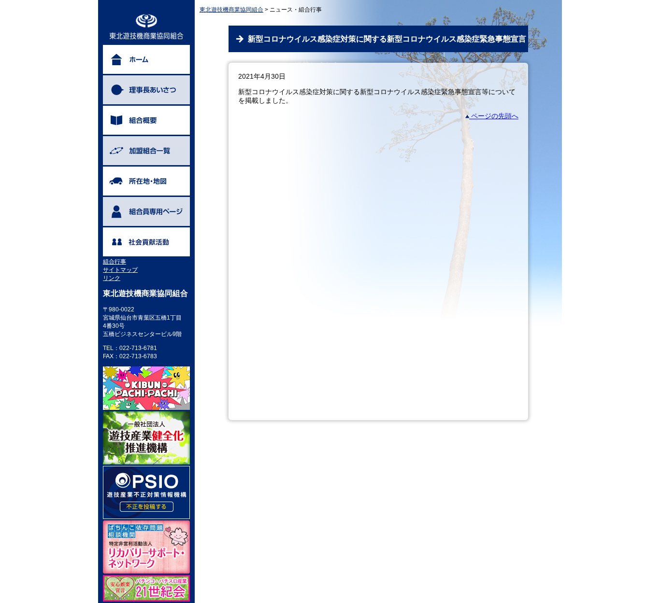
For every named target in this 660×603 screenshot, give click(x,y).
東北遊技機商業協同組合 (231, 9)
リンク (111, 278)
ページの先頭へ (493, 116)
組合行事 (114, 261)
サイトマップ (120, 269)
